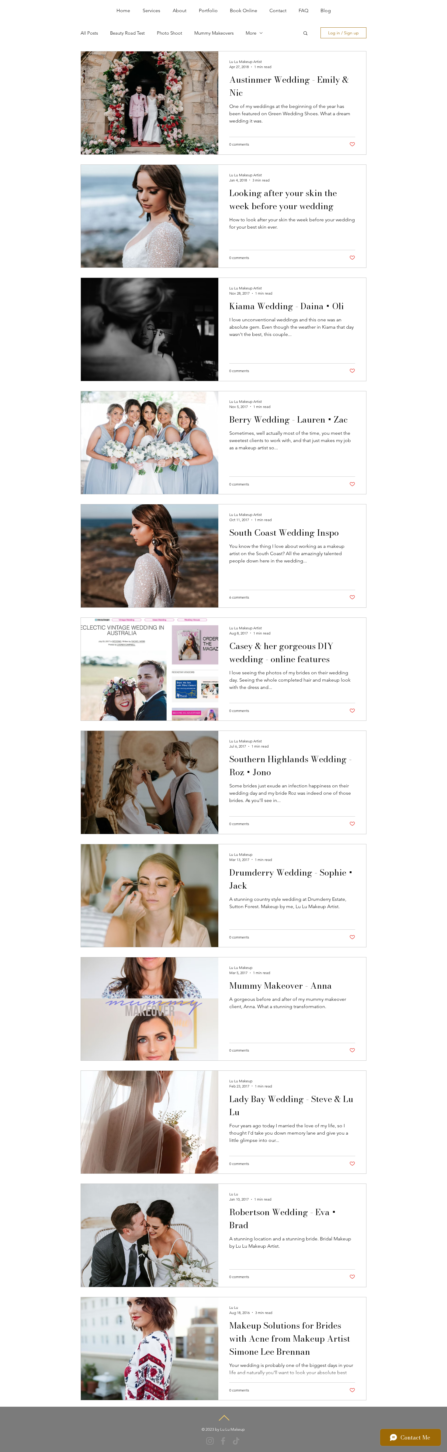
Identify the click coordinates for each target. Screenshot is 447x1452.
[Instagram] (210, 1441)
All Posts (89, 33)
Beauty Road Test (127, 33)
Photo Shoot (169, 33)
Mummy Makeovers (214, 33)
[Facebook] (223, 1441)
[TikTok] (236, 1441)
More (251, 33)
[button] (305, 33)
